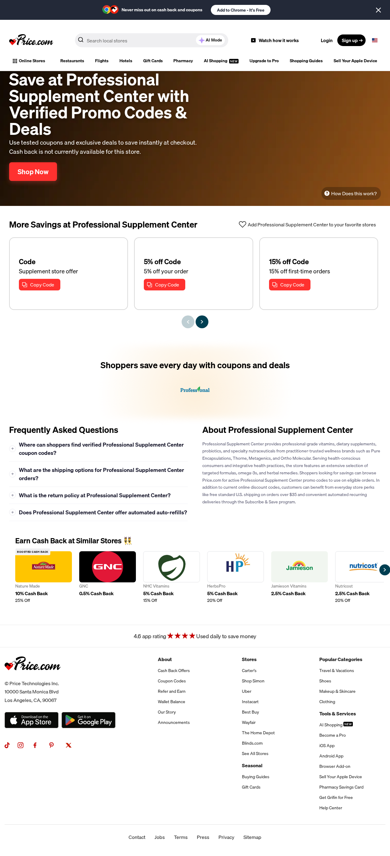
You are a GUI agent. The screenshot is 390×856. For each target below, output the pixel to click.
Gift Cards (153, 60)
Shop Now (33, 171)
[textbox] (375, 40)
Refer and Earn (172, 691)
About (165, 659)
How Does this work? (354, 193)
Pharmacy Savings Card (341, 787)
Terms (181, 837)
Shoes (325, 681)
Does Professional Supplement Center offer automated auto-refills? (99, 512)
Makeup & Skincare (337, 691)
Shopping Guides (306, 60)
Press (203, 837)
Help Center (330, 807)
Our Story (167, 712)
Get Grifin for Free (336, 797)
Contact (137, 837)
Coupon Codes (172, 681)
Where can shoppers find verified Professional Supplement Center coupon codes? (97, 449)
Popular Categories (340, 659)
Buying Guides (255, 776)
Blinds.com (252, 743)
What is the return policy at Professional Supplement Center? (91, 495)
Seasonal (252, 765)
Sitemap (252, 837)
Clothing (327, 701)
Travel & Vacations (336, 670)
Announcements (174, 722)
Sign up (350, 40)
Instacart (250, 701)
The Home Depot (258, 732)
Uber (246, 691)
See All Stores (255, 753)
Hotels (125, 60)
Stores (249, 659)
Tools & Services (337, 713)
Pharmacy (183, 60)
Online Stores (32, 60)
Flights (101, 60)
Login (327, 40)
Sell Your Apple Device (355, 60)
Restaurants (72, 60)
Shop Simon (253, 681)
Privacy (226, 837)
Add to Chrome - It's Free (240, 10)
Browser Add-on (334, 766)
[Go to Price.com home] (31, 40)
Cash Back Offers (174, 670)
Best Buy (250, 712)
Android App (331, 756)
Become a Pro (332, 735)
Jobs (159, 837)
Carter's (249, 670)
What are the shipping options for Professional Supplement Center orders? (97, 474)
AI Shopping (216, 60)
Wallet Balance (171, 701)
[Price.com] (32, 676)
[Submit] (80, 41)
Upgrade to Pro (264, 60)
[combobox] (151, 40)
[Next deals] (202, 321)
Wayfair (249, 722)
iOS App (327, 745)
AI (214, 40)
